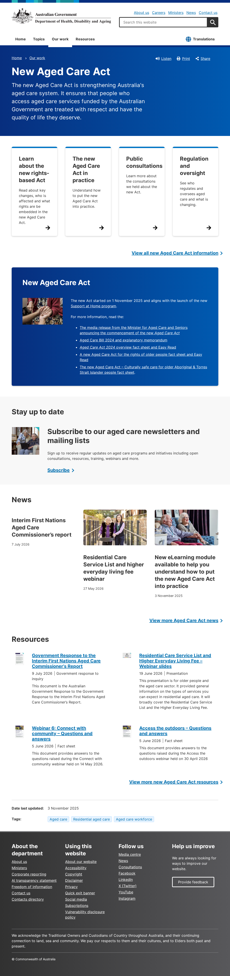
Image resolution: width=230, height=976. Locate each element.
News (191, 12)
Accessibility (75, 868)
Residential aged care (91, 819)
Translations (204, 39)
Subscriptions (76, 905)
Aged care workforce (134, 819)
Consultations (130, 867)
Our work (60, 39)
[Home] (61, 16)
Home (20, 39)
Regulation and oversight (194, 165)
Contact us (208, 12)
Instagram (127, 898)
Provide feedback (193, 882)
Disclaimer (74, 880)
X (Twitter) (128, 886)
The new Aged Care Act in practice (86, 169)
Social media (76, 899)
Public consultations (144, 162)
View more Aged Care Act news (183, 620)
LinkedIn (126, 879)
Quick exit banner (80, 893)
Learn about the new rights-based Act (34, 169)
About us (141, 12)
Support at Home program (93, 306)
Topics (39, 39)
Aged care (58, 819)
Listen (166, 58)
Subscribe (58, 470)
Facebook (127, 873)
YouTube (126, 892)
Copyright (73, 874)
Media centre (130, 854)
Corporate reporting (29, 874)
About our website (81, 861)
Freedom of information (32, 886)
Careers (158, 12)
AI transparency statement (34, 880)
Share (205, 58)
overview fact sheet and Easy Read (128, 347)
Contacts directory (28, 899)
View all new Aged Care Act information (175, 253)
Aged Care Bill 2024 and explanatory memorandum (123, 340)
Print (186, 58)
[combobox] (163, 22)
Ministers (176, 12)
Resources (85, 39)
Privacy (71, 886)
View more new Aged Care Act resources (173, 782)
